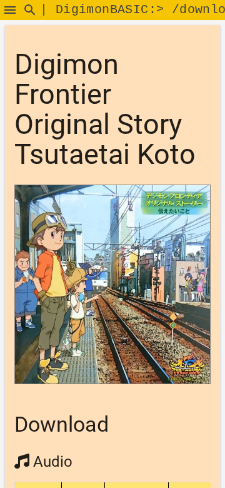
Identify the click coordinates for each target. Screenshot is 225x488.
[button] (10, 10)
